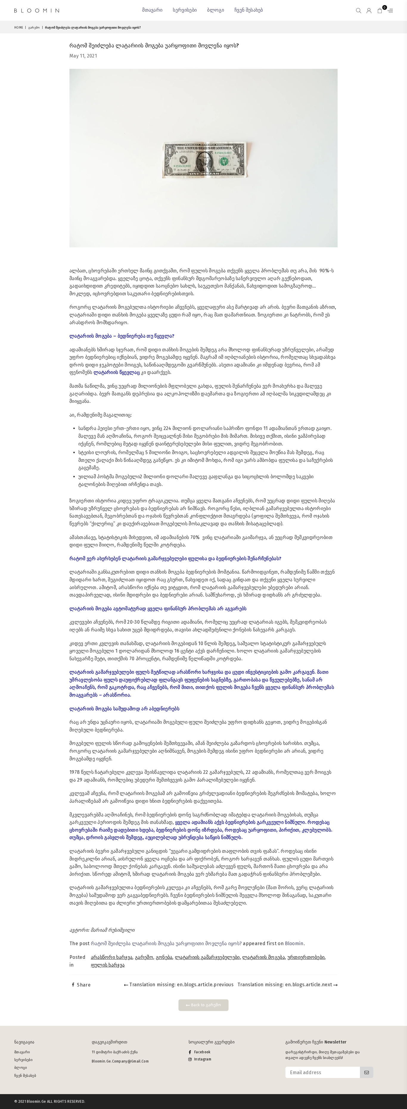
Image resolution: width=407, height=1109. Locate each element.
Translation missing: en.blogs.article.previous (181, 984)
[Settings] (389, 10)
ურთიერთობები (306, 957)
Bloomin (294, 943)
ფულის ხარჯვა (108, 965)
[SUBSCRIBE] (366, 1072)
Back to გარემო (205, 1005)
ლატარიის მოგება (263, 957)
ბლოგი (215, 10)
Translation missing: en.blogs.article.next (285, 984)
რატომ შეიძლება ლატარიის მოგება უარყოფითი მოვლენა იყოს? (166, 943)
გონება (164, 957)
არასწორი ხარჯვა (112, 957)
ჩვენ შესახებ (248, 10)
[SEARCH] (358, 10)
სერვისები (185, 10)
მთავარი (152, 10)
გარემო (34, 27)
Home (18, 27)
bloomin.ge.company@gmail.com (120, 1061)
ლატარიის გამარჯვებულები (207, 957)
